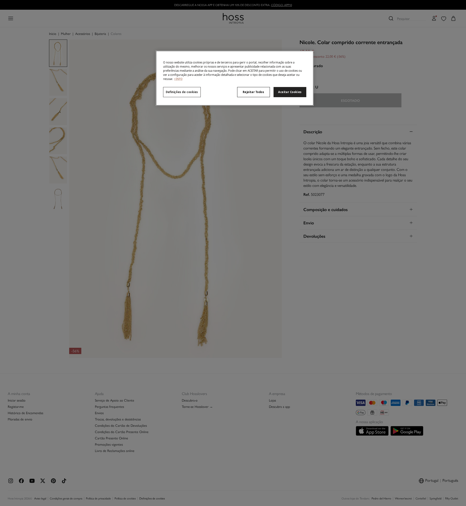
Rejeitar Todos (253, 92)
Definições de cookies (182, 92)
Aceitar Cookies (290, 92)
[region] (235, 78)
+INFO (178, 79)
